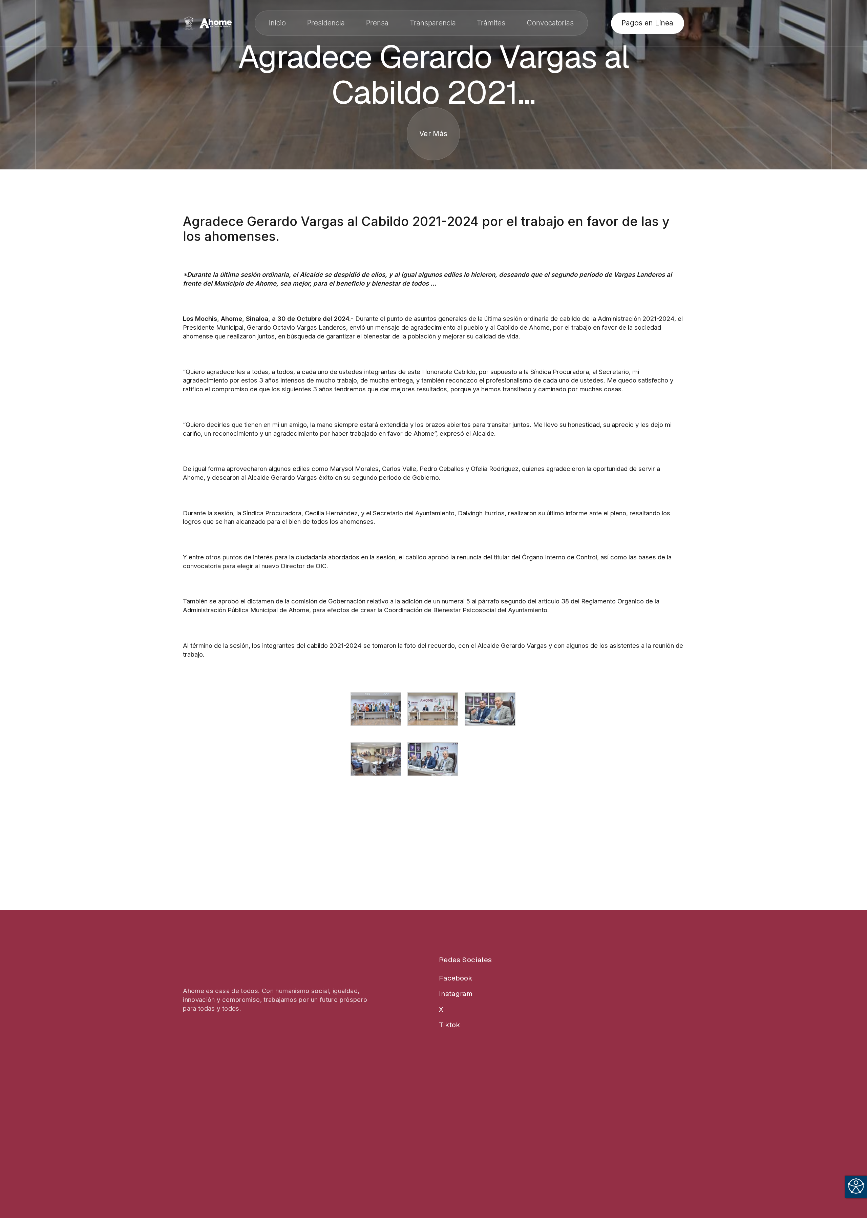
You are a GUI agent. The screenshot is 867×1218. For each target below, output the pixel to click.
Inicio (277, 23)
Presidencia (326, 23)
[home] (207, 23)
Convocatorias (550, 23)
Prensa (377, 23)
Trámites (491, 23)
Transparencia (433, 23)
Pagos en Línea (647, 23)
